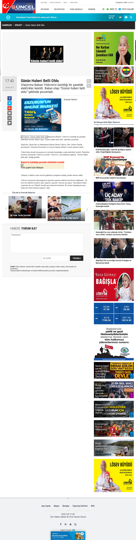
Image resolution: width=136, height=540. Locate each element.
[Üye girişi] (70, 524)
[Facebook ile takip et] (60, 524)
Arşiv (65, 2)
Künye (56, 506)
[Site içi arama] (131, 17)
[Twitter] (9, 103)
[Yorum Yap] (9, 123)
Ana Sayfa (44, 2)
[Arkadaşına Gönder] (9, 113)
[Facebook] (9, 98)
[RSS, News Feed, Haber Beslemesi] (65, 524)
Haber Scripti (65, 530)
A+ (89, 81)
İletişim (66, 506)
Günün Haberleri (55, 2)
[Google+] (9, 108)
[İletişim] (126, 17)
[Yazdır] (9, 118)
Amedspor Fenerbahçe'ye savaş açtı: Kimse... (37, 17)
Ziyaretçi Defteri (80, 506)
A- (89, 85)
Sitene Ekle (73, 2)
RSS (93, 506)
